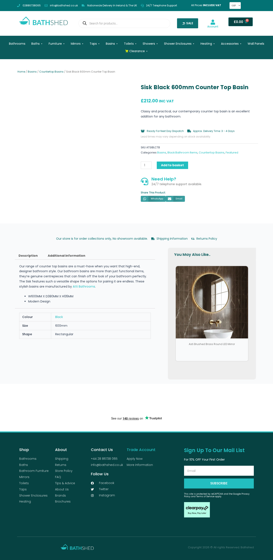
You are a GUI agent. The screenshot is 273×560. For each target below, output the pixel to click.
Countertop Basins (51, 71)
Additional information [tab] (66, 256)
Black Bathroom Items (182, 152)
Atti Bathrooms (84, 286)
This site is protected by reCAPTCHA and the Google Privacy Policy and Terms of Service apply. (217, 495)
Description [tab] (28, 256)
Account (212, 26)
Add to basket (172, 165)
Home (21, 71)
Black (59, 317)
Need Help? (163, 179)
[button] (153, 199)
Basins (32, 71)
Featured (232, 152)
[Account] (212, 22)
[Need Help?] (144, 181)
